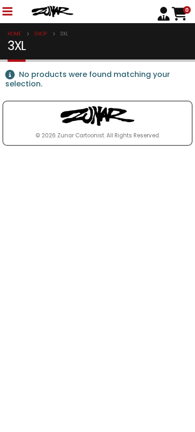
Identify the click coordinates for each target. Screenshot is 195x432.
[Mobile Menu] (7, 11)
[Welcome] (165, 13)
